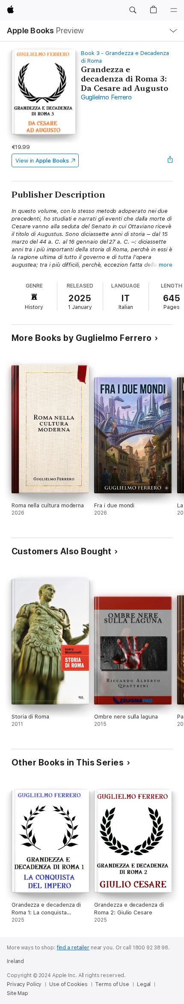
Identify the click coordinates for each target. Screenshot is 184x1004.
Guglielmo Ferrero (106, 97)
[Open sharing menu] (170, 160)
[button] (132, 10)
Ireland (15, 961)
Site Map (17, 993)
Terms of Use (112, 984)
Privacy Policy (24, 984)
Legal (144, 984)
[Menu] (173, 10)
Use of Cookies (68, 984)
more (165, 265)
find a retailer (73, 948)
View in (42, 160)
